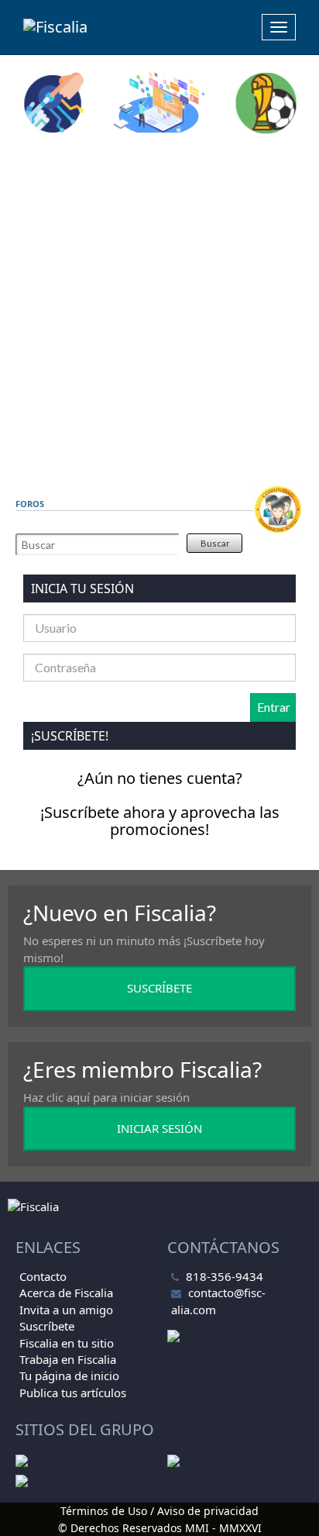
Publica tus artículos (72, 1392)
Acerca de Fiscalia (66, 1292)
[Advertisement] (159, 309)
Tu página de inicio (69, 1375)
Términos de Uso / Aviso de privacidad (159, 1510)
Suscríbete (46, 1326)
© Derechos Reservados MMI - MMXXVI (160, 1527)
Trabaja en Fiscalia (67, 1359)
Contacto (43, 1276)
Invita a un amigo (66, 1309)
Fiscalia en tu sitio (66, 1343)
